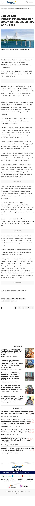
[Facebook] (13, 470)
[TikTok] (22, 470)
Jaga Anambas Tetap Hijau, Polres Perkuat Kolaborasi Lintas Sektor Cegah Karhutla (11, 387)
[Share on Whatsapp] (24, 307)
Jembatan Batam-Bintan (9, 300)
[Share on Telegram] (28, 307)
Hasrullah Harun (11, 290)
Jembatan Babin (20, 298)
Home (2, 8)
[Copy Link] (32, 307)
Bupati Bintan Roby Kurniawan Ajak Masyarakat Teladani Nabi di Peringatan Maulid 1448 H (12, 398)
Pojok (2, 382)
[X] (15, 470)
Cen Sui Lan (10, 298)
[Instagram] (20, 470)
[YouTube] (17, 470)
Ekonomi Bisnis (4, 369)
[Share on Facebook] (15, 307)
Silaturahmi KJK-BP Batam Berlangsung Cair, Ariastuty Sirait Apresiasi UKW (17, 449)
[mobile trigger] (3, 2)
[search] (26, 2)
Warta (5, 8)
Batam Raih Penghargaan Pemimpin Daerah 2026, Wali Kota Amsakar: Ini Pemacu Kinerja (11, 351)
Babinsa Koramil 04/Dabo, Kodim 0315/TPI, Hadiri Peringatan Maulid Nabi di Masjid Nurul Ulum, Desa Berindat (10, 376)
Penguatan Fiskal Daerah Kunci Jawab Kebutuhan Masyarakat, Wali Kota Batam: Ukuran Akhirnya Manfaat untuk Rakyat (12, 363)
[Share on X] (19, 307)
